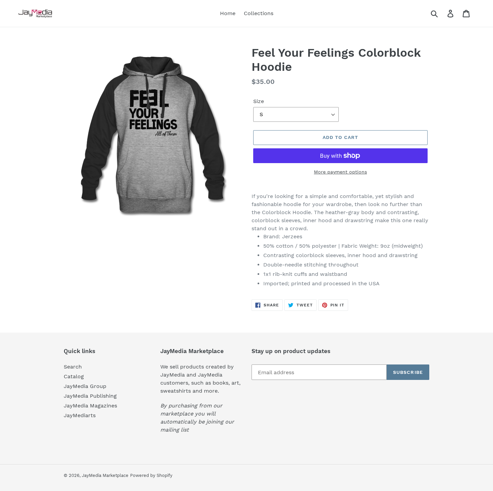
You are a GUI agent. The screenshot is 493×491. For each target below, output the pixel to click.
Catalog (74, 376)
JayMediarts (80, 415)
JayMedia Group (85, 386)
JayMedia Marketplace (105, 475)
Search (73, 366)
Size (258, 101)
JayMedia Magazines (90, 405)
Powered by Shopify (151, 475)
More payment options (340, 172)
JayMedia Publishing (90, 396)
